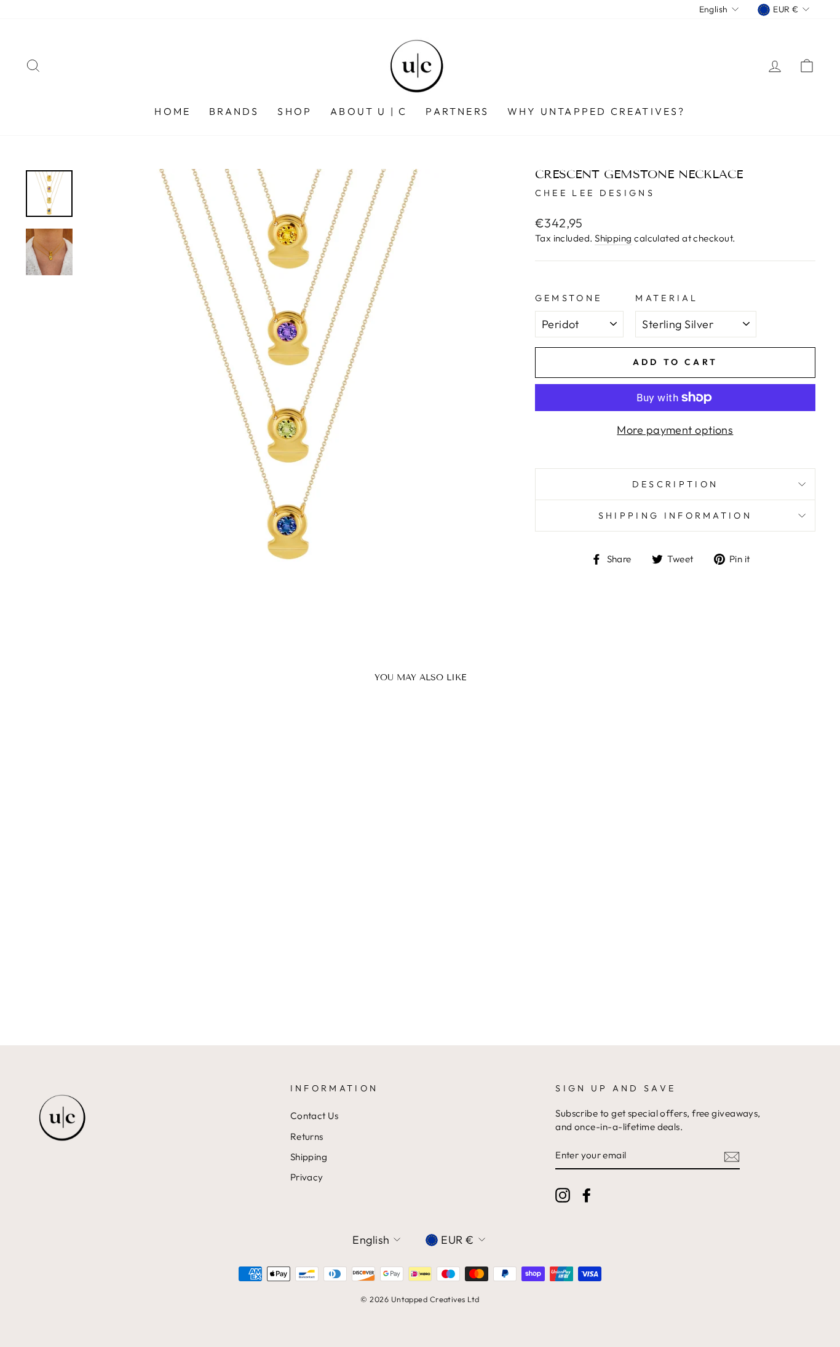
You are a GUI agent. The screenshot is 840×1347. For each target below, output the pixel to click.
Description (675, 484)
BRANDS (234, 111)
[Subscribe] (732, 1155)
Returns (306, 1136)
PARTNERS (457, 111)
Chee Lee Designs (595, 192)
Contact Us (314, 1115)
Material (667, 298)
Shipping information (675, 515)
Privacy (306, 1177)
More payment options (675, 430)
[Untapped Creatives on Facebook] (586, 1195)
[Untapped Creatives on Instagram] (562, 1195)
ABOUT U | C (368, 111)
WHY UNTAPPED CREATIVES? (596, 111)
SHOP (294, 111)
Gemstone (569, 298)
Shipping (613, 238)
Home (172, 111)
